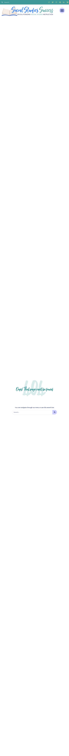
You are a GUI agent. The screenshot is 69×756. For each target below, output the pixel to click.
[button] (62, 10)
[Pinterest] (60, 2)
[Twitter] (52, 2)
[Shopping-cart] (67, 2)
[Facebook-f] (49, 2)
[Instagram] (56, 2)
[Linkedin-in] (63, 2)
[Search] (54, 412)
